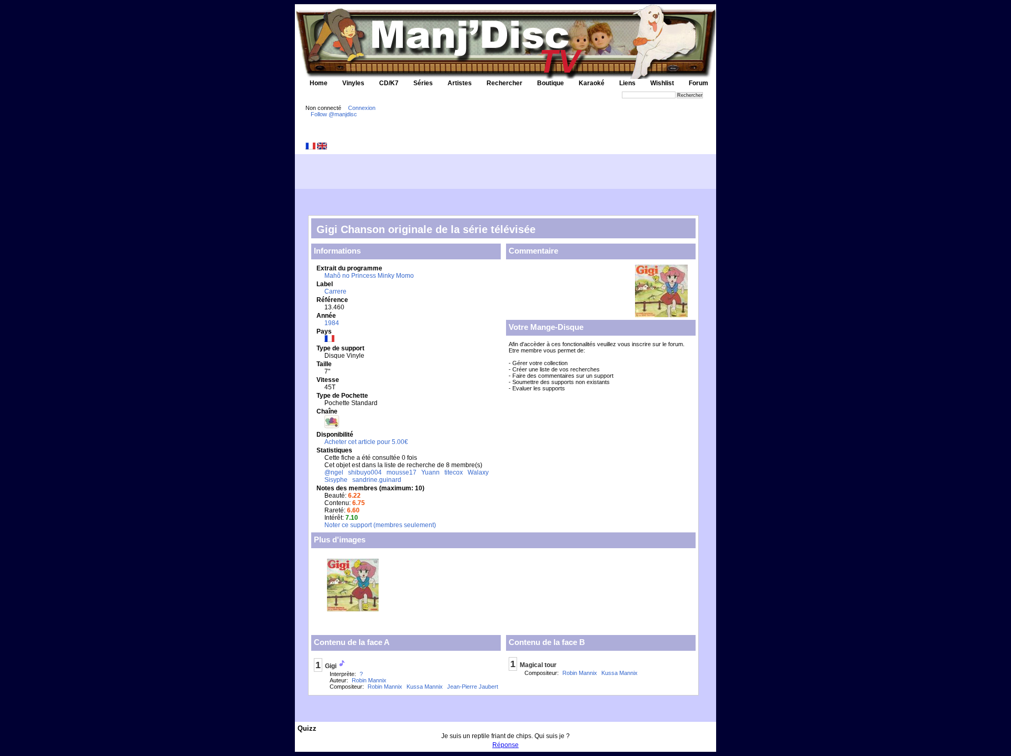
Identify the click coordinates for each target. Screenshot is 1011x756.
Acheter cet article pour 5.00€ (366, 442)
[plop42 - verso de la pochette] (353, 608)
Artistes (460, 83)
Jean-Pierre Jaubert (472, 686)
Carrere (335, 291)
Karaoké (591, 83)
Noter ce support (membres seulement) (380, 525)
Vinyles (353, 83)
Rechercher (504, 83)
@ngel (333, 472)
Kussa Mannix (425, 686)
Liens (627, 83)
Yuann (430, 472)
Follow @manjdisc (334, 114)
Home (319, 83)
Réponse (505, 745)
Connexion (361, 108)
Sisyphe (336, 479)
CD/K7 (389, 83)
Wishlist (662, 83)
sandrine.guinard (376, 479)
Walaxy (478, 472)
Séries (423, 83)
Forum (698, 83)
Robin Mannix (369, 680)
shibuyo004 (365, 472)
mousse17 (401, 472)
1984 (331, 323)
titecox (453, 472)
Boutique (550, 83)
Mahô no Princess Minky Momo (369, 275)
